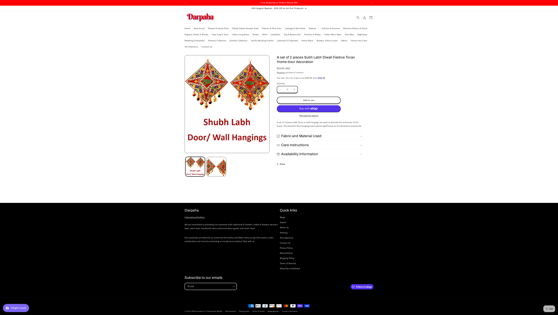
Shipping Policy (287, 258)
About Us (284, 227)
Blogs (282, 217)
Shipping (281, 72)
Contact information (290, 311)
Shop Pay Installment (290, 268)
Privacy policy (244, 311)
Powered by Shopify (215, 311)
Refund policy (230, 311)
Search (283, 222)
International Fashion (195, 217)
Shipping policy (273, 311)
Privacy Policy (286, 248)
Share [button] (282, 164)
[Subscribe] (233, 286)
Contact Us (285, 243)
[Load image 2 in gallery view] (216, 167)
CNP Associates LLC (199, 311)
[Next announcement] (372, 3)
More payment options (308, 115)
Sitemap (284, 232)
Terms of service (258, 311)
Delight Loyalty (18, 308)
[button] (313, 28)
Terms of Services (288, 263)
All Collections (286, 237)
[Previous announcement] (185, 3)
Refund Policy (286, 253)
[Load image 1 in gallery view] (195, 167)
